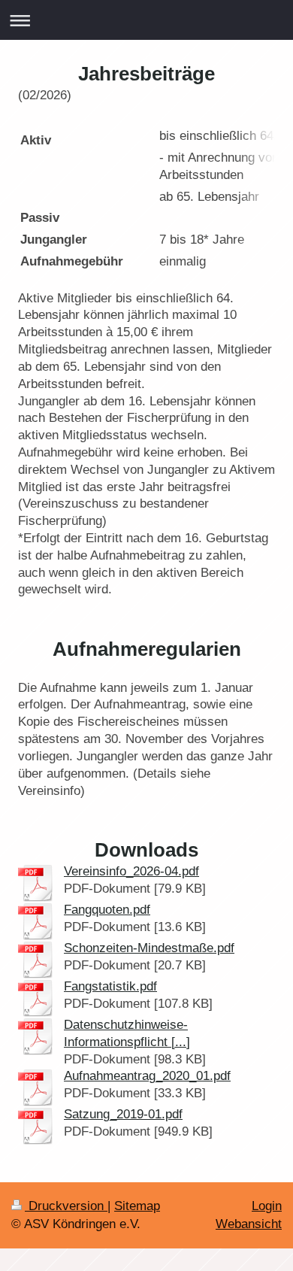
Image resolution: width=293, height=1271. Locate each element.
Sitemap (137, 1206)
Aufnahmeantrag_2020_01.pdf (147, 1076)
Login (267, 1206)
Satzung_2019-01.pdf (123, 1114)
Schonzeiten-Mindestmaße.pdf (149, 948)
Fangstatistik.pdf (110, 986)
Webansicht (249, 1224)
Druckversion (66, 1206)
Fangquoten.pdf (107, 909)
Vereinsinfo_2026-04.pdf (131, 871)
